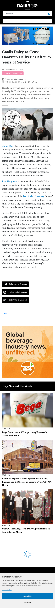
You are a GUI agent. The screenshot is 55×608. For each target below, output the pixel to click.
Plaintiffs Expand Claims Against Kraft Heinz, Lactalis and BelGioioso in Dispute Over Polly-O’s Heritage (27, 481)
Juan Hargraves (9, 181)
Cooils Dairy (8, 146)
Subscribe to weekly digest (12, 73)
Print (5, 313)
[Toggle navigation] (5, 5)
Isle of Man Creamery (33, 196)
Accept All (27, 596)
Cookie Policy (7, 590)
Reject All (27, 603)
